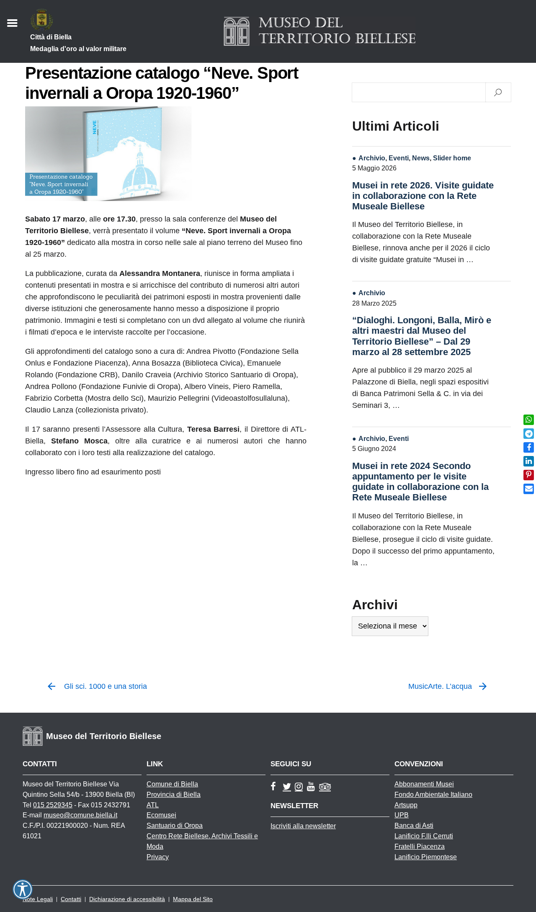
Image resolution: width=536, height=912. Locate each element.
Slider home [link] (452, 158)
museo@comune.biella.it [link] (80, 815)
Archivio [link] (371, 158)
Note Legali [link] (38, 899)
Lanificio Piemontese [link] (425, 856)
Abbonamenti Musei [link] (424, 784)
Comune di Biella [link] (172, 784)
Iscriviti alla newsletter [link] (303, 826)
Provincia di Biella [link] (174, 794)
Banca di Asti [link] (413, 825)
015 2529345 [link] (52, 805)
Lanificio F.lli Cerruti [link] (423, 836)
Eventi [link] (399, 158)
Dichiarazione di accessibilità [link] (127, 899)
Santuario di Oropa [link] (175, 825)
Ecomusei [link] (161, 815)
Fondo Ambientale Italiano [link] (433, 794)
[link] (528, 420)
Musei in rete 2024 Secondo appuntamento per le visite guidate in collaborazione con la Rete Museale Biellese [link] (420, 482)
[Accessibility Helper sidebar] (23, 889)
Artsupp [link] (405, 805)
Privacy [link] (158, 856)
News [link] (421, 158)
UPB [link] (401, 815)
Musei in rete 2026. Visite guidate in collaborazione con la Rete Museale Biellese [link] (423, 195)
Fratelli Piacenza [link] (419, 846)
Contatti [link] (71, 899)
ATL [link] (153, 805)
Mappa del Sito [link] (193, 899)
